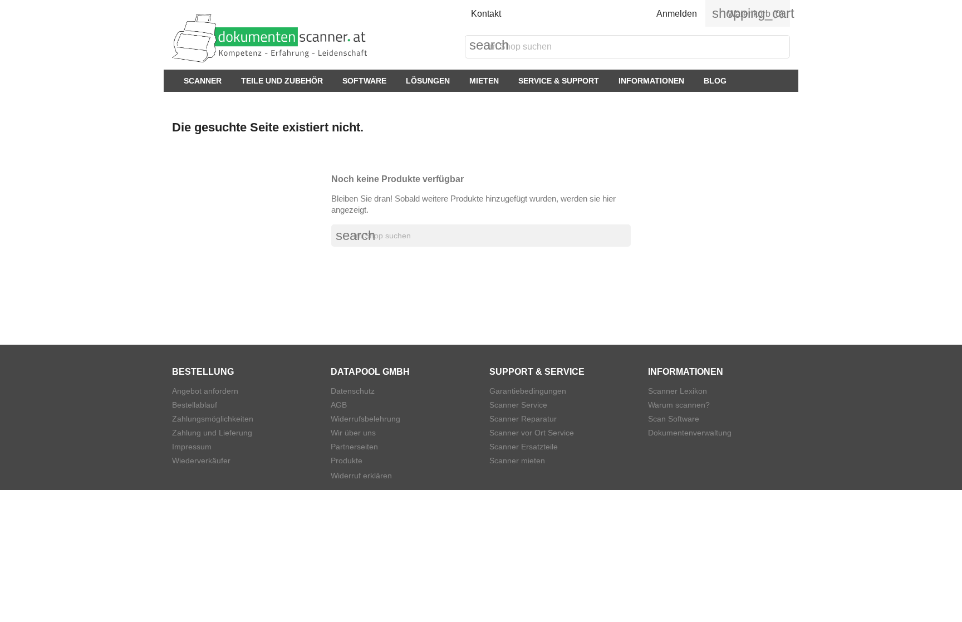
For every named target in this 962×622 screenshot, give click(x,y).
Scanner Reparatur (523, 418)
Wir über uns (353, 432)
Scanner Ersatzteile (523, 446)
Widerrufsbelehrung (365, 418)
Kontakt (486, 13)
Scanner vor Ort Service (531, 432)
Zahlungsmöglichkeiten (212, 418)
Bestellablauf (194, 404)
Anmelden (676, 13)
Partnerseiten (354, 446)
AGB (339, 404)
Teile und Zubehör (282, 80)
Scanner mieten (517, 460)
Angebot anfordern (205, 390)
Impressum (192, 446)
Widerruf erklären (361, 475)
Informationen (651, 80)
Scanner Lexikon (677, 390)
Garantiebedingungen (527, 390)
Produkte (346, 460)
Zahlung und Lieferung (212, 432)
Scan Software (673, 418)
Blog (715, 80)
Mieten (484, 80)
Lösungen (428, 80)
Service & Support (558, 80)
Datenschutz (353, 390)
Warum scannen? (679, 404)
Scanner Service (518, 404)
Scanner (203, 80)
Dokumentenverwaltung (690, 432)
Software (364, 80)
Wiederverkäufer (201, 460)
